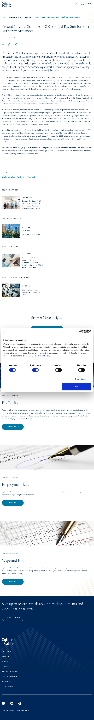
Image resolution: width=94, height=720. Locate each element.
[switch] (35, 370)
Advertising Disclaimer (10, 676)
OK (76, 387)
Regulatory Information (10, 671)
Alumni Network (7, 651)
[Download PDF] (3, 44)
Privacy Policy (43, 356)
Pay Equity (21, 176)
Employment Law (9, 176)
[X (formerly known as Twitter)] (3, 703)
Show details (80, 379)
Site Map (5, 661)
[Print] (9, 44)
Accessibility (6, 666)
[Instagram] (19, 703)
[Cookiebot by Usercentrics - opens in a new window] (80, 331)
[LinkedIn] (11, 703)
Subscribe (5, 656)
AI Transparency (7, 686)
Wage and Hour (33, 176)
